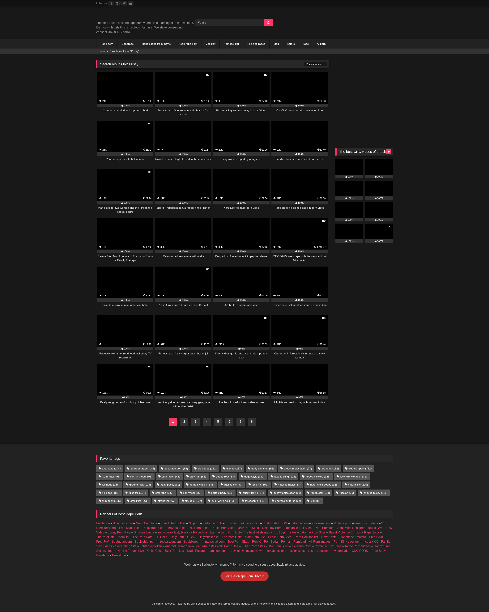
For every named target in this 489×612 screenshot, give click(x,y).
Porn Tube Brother (172, 523)
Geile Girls (154, 550)
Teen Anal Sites (175, 527)
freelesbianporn (145, 541)
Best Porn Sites (238, 541)
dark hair (198, 476)
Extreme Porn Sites (313, 532)
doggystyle (254, 476)
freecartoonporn (170, 541)
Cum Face (111, 476)
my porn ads (340, 550)
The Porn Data (142, 537)
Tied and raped (256, 43)
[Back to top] (477, 600)
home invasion (201, 484)
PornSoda (271, 541)
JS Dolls (161, 537)
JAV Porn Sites (248, 527)
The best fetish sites (256, 532)
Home (102, 51)
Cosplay (210, 43)
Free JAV (102, 541)
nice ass (110, 492)
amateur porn (218, 550)
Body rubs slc (152, 527)
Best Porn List (174, 550)
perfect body (222, 492)
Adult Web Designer (351, 527)
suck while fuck (224, 500)
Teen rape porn (188, 43)
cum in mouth (141, 476)
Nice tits (137, 492)
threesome (255, 500)
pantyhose (192, 492)
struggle (193, 500)
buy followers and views (247, 550)
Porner (285, 541)
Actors (291, 43)
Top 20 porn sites (284, 532)
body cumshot (262, 468)
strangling (166, 500)
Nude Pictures (196, 550)
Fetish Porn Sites (279, 537)
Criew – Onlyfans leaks (203, 537)
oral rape (164, 492)
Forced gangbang (205, 532)
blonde (234, 468)
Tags (306, 43)
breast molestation (298, 468)
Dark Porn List (230, 532)
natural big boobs (324, 484)
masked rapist (289, 484)
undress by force (288, 500)
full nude (111, 484)
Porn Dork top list (306, 537)
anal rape (111, 468)
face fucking (285, 476)
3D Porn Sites (198, 527)
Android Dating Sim (178, 546)
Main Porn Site (255, 537)
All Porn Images (319, 541)
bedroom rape (142, 468)
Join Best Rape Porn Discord (244, 576)
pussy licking (253, 492)
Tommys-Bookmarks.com (242, 523)
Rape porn (106, 43)
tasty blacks (182, 532)
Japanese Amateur (353, 537)
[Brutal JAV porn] (364, 30)
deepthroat (225, 476)
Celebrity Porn (272, 527)
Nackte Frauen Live (130, 550)
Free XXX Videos (366, 523)
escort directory (318, 550)
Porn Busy (379, 550)
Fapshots (102, 555)
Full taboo (103, 523)
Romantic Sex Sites (298, 527)
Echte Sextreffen (151, 546)
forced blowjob (318, 476)
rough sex (320, 492)
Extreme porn (300, 523)
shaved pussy (375, 492)
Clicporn (193, 523)
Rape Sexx (371, 532)
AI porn (321, 43)
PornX (256, 541)
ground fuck (140, 484)
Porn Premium (324, 527)
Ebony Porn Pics (119, 532)
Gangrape (127, 43)
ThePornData (105, 537)
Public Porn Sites (223, 527)
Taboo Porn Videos (358, 546)
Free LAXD (377, 537)
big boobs (207, 468)
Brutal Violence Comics (345, 532)
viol (315, 500)
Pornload (299, 541)
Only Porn (177, 537)
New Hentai (329, 537)
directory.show (123, 523)
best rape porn (176, 468)
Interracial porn (214, 541)
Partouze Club (212, 523)
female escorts (276, 550)
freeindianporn (122, 541)
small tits (139, 500)
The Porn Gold (232, 537)
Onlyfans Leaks (144, 532)
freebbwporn (192, 541)
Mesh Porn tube (146, 523)
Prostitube (119, 555)
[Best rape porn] (127, 15)
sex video (164, 532)
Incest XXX (370, 541)
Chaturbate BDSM (274, 523)
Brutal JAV (375, 527)
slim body (111, 500)
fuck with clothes (353, 476)
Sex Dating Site (125, 546)
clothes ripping (360, 468)
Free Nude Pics (129, 527)
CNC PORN (360, 550)
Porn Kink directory (346, 541)
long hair (260, 484)
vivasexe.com (321, 523)
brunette (330, 468)
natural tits (358, 484)
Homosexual (231, 43)
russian (346, 492)
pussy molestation (287, 492)
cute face (171, 476)
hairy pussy (170, 484)
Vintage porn (342, 523)
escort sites (297, 550)
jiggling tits (233, 484)
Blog (276, 43)
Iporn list (123, 537)
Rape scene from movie (156, 43)
